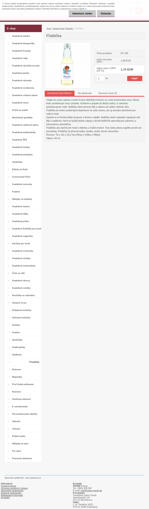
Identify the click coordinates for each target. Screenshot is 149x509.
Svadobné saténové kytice (25, 125)
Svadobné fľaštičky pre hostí (26, 228)
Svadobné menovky (22, 184)
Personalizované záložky (24, 414)
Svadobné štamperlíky (23, 43)
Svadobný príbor (20, 221)
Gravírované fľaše (21, 177)
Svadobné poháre (21, 36)
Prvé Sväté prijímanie (23, 384)
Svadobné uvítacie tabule (25, 95)
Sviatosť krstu (19, 303)
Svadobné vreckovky (22, 251)
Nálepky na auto (20, 443)
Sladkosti (17, 354)
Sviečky (16, 325)
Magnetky (17, 377)
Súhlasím (106, 13)
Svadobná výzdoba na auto (26, 65)
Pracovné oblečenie (22, 458)
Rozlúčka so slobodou (23, 295)
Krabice (16, 191)
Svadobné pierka (20, 73)
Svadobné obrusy (21, 280)
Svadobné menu (20, 102)
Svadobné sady (20, 58)
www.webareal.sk (33, 478)
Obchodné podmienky (12, 490)
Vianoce (16, 428)
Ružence (16, 369)
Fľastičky (34, 362)
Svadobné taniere (21, 206)
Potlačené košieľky (21, 310)
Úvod (49, 28)
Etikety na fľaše (20, 169)
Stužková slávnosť (21, 399)
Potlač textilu (18, 436)
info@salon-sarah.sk (91, 490)
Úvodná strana (8, 486)
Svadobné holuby (21, 147)
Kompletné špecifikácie (60, 93)
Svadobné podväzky (22, 154)
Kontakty (5, 497)
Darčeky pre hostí (21, 243)
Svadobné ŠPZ (19, 139)
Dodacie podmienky (11, 493)
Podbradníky (18, 347)
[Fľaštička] (68, 43)
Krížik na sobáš (20, 110)
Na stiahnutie (85, 93)
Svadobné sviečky (21, 288)
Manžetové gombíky (22, 117)
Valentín (16, 421)
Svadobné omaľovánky (23, 265)
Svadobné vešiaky (21, 258)
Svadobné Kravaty (21, 51)
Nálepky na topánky (22, 199)
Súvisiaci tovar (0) (107, 93)
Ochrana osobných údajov (14, 488)
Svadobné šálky (20, 214)
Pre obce (16, 451)
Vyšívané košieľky (21, 317)
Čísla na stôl (18, 273)
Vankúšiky (17, 162)
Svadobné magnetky (22, 236)
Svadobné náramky (22, 80)
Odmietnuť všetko (82, 13)
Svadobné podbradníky (24, 132)
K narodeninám (20, 406)
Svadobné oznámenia (23, 88)
